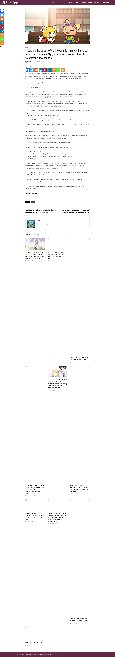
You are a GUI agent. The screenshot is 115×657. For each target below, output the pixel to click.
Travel (78, 2)
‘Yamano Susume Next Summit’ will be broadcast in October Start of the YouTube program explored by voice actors (35, 255)
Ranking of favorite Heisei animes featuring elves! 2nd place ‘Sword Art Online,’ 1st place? (56, 255)
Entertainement (87, 2)
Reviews (96, 2)
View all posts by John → (43, 225)
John (31, 61)
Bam (49, 654)
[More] (63, 70)
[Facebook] (28, 70)
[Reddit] (36, 70)
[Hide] (0, 46)
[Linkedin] (41, 70)
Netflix (71, 2)
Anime (52, 2)
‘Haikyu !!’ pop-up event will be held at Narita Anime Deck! (79, 359)
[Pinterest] (45, 70)
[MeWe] (49, 70)
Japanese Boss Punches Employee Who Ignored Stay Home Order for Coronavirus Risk (34, 516)
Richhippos (30, 654)
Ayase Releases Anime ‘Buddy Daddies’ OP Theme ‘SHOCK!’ (79, 620)
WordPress (43, 654)
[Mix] (54, 70)
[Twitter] (32, 70)
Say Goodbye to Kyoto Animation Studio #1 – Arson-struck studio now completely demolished (79, 488)
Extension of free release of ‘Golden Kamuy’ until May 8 (34, 642)
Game (64, 2)
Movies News (105, 2)
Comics (59, 2)
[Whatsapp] (58, 70)
